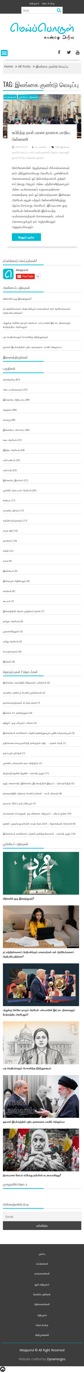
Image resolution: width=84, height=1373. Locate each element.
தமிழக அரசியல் (11, 621)
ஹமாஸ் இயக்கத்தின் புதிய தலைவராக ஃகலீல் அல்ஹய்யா (32, 347)
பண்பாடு (7, 470)
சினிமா (6, 500)
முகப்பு (42, 1253)
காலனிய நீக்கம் (11, 510)
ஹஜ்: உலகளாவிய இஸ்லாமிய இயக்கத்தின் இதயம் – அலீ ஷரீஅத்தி (37, 783)
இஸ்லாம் (7, 661)
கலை (5, 560)
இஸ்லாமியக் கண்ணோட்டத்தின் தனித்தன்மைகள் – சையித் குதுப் (37, 833)
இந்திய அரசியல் (11, 450)
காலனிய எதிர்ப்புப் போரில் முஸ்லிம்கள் (22, 692)
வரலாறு (7, 419)
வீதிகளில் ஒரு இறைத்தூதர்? (17, 298)
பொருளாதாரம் (10, 651)
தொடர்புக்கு (48, 3)
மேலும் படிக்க (26, 237)
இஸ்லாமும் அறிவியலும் (14, 581)
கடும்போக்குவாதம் (12, 520)
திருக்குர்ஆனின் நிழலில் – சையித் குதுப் (23, 773)
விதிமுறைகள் (42, 1335)
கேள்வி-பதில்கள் (42, 1294)
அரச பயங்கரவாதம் (13, 389)
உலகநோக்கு (9, 379)
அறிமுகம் (34, 3)
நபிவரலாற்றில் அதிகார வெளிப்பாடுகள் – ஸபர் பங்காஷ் (30, 793)
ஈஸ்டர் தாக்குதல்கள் (39, 152)
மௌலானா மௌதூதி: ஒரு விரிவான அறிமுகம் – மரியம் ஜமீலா (35, 813)
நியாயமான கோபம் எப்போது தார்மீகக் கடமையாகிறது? (32, 1175)
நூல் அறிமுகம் (42, 1284)
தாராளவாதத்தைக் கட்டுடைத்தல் (20, 702)
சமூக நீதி (8, 530)
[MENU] (4, 53)
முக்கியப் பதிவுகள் (28, 97)
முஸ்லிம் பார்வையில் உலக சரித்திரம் (21, 763)
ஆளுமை (7, 409)
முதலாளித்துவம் (11, 631)
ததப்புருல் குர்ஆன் (12, 753)
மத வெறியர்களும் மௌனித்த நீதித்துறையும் (25, 337)
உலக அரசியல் (10, 440)
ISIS (57, 147)
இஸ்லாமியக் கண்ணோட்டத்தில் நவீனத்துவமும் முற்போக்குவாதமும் (37, 733)
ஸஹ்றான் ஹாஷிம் (35, 157)
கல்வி (6, 550)
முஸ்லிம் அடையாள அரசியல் (17, 490)
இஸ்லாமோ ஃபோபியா (14, 430)
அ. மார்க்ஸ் (40, 147)
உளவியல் (7, 591)
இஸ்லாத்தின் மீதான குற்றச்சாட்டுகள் (22, 611)
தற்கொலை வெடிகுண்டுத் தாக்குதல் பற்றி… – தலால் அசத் (32, 743)
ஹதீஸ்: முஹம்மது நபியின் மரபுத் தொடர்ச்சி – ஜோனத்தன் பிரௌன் (37, 823)
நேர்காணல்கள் (42, 1304)
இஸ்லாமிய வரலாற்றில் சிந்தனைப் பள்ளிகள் (24, 682)
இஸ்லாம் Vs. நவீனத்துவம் (16, 712)
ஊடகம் (6, 601)
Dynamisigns (56, 1359)
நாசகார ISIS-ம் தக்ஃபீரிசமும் (17, 803)
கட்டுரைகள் (10, 97)
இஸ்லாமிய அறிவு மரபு (14, 399)
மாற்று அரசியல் (10, 641)
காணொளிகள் (42, 1273)
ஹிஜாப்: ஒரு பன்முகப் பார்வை (18, 723)
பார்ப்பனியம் (9, 460)
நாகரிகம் (7, 540)
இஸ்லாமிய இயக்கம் (13, 480)
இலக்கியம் (8, 571)
